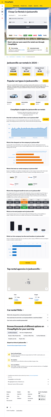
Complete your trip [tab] (12, 338)
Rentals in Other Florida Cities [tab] (14, 335)
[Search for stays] (2, 9)
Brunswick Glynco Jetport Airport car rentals (16, 345)
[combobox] (12, 15)
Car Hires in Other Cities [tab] (29, 335)
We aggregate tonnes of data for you (16, 381)
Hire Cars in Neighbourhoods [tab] (26, 332)
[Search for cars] (2, 11)
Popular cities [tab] (22, 338)
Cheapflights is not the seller (14, 379)
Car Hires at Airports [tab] (12, 332)
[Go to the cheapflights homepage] (10, 2)
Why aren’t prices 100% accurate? (15, 384)
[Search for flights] (2, 6)
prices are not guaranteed (33, 375)
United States (18, 56)
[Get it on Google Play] (42, 396)
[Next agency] (46, 289)
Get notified (22, 49)
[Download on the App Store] (42, 399)
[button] (2, 2)
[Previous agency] (9, 289)
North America (12, 56)
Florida (23, 56)
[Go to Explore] (2, 14)
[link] (13, 74)
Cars (7, 56)
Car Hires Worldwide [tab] (40, 335)
